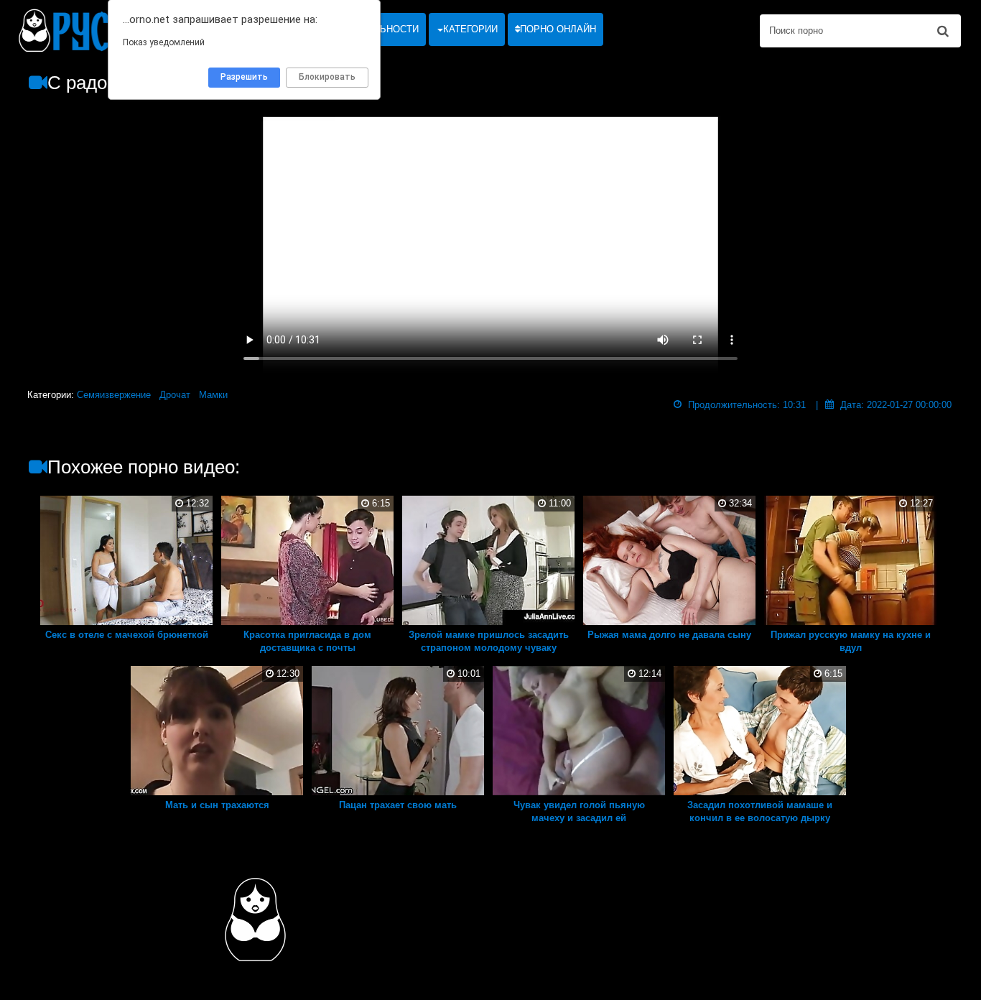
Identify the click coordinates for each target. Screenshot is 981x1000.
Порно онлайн (558, 29)
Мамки (213, 394)
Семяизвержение (114, 394)
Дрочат (174, 394)
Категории (470, 29)
